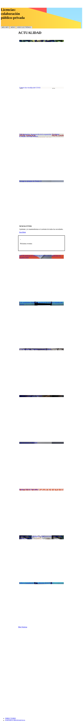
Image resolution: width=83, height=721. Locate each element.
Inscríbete (22, 232)
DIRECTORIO (10, 718)
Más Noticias (22, 627)
